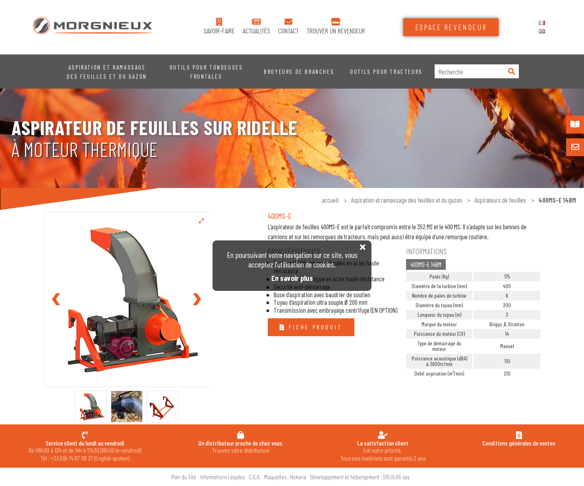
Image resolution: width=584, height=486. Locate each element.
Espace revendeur (451, 27)
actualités (256, 31)
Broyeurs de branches (299, 71)
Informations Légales (222, 476)
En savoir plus (292, 278)
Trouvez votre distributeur (240, 446)
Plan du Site (183, 476)
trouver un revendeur (336, 31)
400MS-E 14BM (425, 264)
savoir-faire (219, 31)
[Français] (542, 23)
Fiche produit (314, 327)
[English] (542, 31)
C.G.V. (254, 476)
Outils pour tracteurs (386, 71)
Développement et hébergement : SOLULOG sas (359, 476)
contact (288, 31)
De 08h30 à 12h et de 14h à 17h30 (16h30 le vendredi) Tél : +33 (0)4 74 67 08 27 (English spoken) (85, 450)
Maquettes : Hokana (285, 476)
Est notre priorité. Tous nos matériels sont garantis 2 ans (382, 450)
